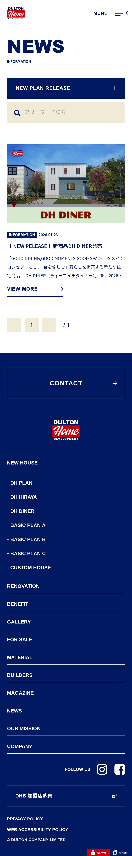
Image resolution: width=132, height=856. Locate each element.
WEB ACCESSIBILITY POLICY (37, 830)
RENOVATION (23, 586)
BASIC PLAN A (28, 525)
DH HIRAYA (23, 497)
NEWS (14, 711)
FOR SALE (19, 639)
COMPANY (19, 746)
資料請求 (123, 852)
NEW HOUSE (22, 463)
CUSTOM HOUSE (30, 567)
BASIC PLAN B (28, 539)
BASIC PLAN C (28, 553)
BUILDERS (19, 675)
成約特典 (101, 852)
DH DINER (22, 511)
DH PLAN (21, 483)
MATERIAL (19, 657)
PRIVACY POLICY (25, 819)
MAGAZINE (20, 693)
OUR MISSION (24, 728)
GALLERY (19, 622)
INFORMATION (22, 235)
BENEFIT (17, 604)
